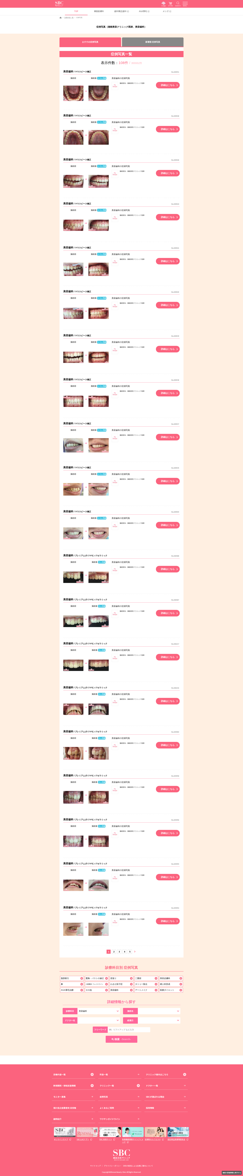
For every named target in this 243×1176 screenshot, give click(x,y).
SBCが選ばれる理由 (155, 1096)
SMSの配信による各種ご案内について (138, 1165)
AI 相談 (163, 5)
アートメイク (141, 990)
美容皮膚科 (99, 11)
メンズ (166, 11)
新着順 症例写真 (152, 42)
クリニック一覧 (107, 1085)
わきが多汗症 (116, 984)
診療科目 (70, 1011)
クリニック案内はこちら (157, 1074)
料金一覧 (104, 1074)
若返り (113, 978)
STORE (170, 5)
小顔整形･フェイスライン (94, 984)
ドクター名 (70, 1020)
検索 (123, 1039)
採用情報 (150, 1107)
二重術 (138, 978)
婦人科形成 (165, 984)
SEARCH (178, 5)
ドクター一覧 (152, 1085)
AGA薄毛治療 (67, 990)
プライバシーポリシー (113, 1165)
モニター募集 (59, 1096)
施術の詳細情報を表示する (232, 1173)
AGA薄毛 (143, 11)
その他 (89, 990)
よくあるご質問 (107, 1107)
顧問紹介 (57, 1118)
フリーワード (100, 1030)
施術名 (130, 1011)
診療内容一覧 (69, 17)
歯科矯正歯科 (120, 11)
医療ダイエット (167, 990)
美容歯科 (114, 990)
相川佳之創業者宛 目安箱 (64, 1107)
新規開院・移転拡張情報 (64, 1085)
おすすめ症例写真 (90, 42)
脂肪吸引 (65, 978)
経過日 (130, 1020)
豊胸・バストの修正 (95, 978)
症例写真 (104, 1096)
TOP (76, 11)
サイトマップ (95, 1165)
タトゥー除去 (141, 984)
